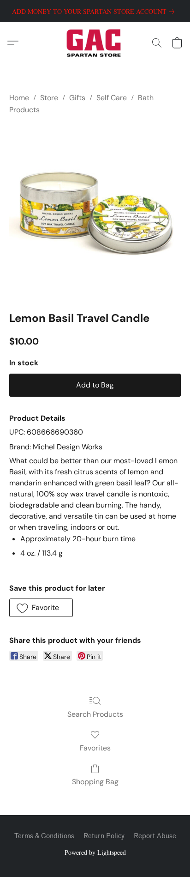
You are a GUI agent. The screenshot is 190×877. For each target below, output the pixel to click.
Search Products (95, 714)
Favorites (95, 748)
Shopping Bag (95, 781)
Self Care (111, 98)
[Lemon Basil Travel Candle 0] (95, 211)
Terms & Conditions (44, 836)
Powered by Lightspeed (95, 852)
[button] (95, 43)
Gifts (77, 98)
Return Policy (104, 836)
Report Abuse (155, 836)
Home (19, 98)
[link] (95, 11)
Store (49, 98)
